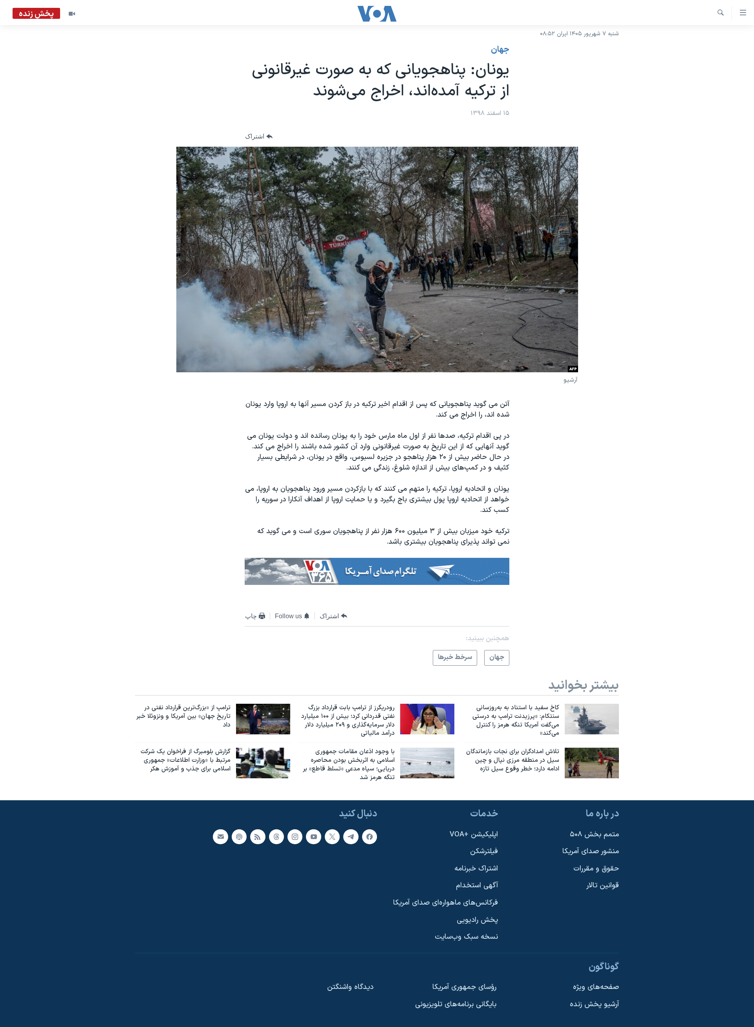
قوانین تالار (602, 885)
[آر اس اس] (257, 836)
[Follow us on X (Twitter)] (332, 836)
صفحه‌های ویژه (596, 987)
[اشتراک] (220, 836)
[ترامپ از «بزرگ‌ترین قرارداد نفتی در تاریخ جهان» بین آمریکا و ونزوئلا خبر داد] (263, 719)
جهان (500, 50)
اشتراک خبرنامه (476, 868)
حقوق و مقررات (596, 868)
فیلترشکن (484, 851)
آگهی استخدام (477, 885)
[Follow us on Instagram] (294, 836)
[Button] (259, 136)
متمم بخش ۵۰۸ (594, 834)
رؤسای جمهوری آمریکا (464, 987)
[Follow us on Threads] (276, 836)
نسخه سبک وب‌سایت (466, 937)
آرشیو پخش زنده (594, 1004)
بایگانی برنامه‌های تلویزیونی (455, 1004)
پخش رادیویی (477, 919)
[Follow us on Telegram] (350, 836)
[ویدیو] (72, 14)
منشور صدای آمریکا (590, 851)
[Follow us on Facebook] (369, 836)
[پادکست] (239, 836)
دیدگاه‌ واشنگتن (350, 987)
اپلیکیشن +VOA (474, 834)
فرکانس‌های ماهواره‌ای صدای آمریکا (445, 903)
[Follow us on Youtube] (313, 836)
